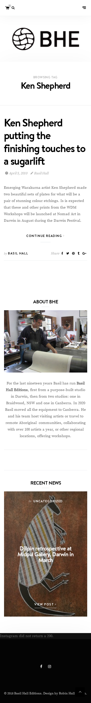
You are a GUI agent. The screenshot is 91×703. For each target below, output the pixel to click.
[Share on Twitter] (67, 253)
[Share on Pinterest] (73, 253)
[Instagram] (49, 666)
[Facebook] (41, 666)
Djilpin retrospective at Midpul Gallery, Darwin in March (45, 554)
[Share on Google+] (84, 253)
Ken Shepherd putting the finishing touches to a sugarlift (44, 141)
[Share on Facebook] (62, 253)
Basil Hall (41, 173)
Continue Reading (44, 236)
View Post (44, 604)
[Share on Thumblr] (78, 253)
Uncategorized (48, 501)
